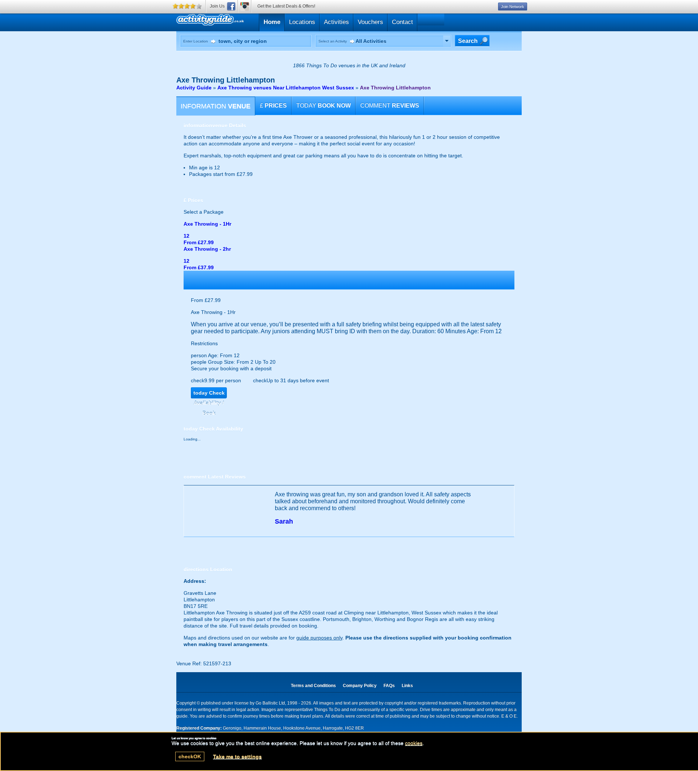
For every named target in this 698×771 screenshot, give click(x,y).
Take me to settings (237, 756)
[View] (446, 41)
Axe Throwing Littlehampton (395, 87)
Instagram (244, 6)
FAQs (389, 685)
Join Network (512, 6)
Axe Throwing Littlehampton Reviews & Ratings (244, 21)
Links (407, 685)
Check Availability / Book (209, 394)
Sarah (284, 521)
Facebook (231, 6)
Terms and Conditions (313, 685)
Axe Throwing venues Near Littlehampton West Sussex (285, 87)
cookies (413, 743)
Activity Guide (194, 87)
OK (189, 756)
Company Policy (360, 685)
